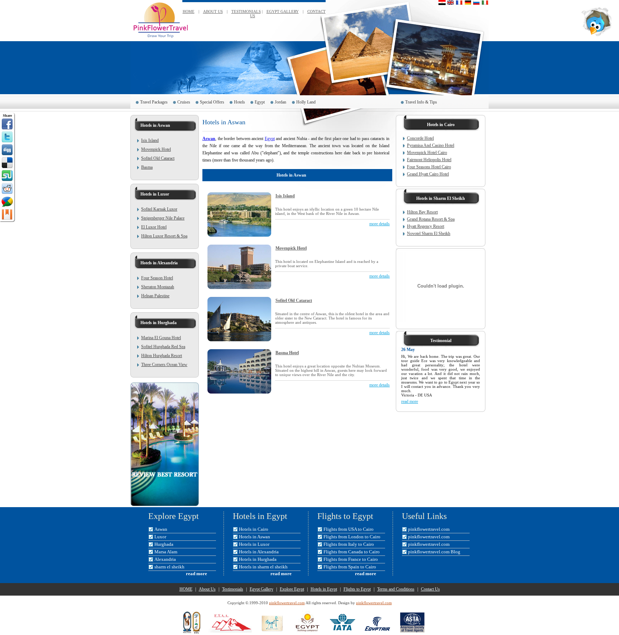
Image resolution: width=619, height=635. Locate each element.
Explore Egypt (292, 589)
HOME (189, 11)
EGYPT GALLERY (283, 11)
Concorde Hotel (420, 138)
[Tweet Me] (7, 137)
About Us (207, 589)
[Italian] (485, 2)
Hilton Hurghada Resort (161, 355)
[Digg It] (7, 149)
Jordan (280, 102)
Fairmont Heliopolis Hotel (429, 159)
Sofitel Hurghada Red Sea (163, 346)
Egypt (260, 102)
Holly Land (306, 102)
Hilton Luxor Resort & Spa (164, 236)
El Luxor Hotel (154, 227)
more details (379, 223)
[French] (459, 2)
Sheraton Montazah (157, 286)
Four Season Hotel (157, 277)
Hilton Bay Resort (422, 212)
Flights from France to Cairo (350, 559)
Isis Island (150, 140)
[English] (450, 2)
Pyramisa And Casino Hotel (430, 145)
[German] (467, 2)
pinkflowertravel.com (429, 529)
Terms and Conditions (395, 589)
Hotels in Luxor (254, 544)
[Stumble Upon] (7, 175)
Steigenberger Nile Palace (162, 218)
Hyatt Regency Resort (425, 226)
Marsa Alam (165, 551)
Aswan (208, 138)
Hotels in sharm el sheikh (263, 566)
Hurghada (163, 544)
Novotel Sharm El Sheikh (428, 233)
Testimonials (232, 589)
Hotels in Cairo (253, 529)
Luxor (160, 536)
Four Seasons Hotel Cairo (429, 166)
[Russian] (476, 2)
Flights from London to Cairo (351, 536)
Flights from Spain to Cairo (349, 566)
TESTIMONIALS (246, 11)
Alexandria (165, 559)
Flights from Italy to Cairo (348, 544)
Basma (147, 167)
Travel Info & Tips (421, 102)
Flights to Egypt (357, 589)
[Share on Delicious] (7, 162)
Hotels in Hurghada (258, 559)
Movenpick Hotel (156, 149)
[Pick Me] (7, 214)
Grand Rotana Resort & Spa (431, 219)
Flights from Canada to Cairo (351, 551)
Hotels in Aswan (254, 536)
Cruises (183, 102)
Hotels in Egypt (324, 589)
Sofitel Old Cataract (157, 158)
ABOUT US (213, 11)
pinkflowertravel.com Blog (434, 551)
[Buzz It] (7, 201)
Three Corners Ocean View (164, 364)
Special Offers (212, 102)
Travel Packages (154, 102)
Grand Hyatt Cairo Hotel (428, 174)
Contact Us (430, 589)
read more (409, 401)
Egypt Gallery (261, 589)
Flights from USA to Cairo (348, 529)
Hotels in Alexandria (259, 551)
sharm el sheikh (169, 566)
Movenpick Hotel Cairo (427, 152)
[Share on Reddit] (7, 188)
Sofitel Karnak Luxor (159, 209)
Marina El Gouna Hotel (161, 337)
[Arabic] (442, 2)
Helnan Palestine (155, 295)
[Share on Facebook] (7, 124)
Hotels (239, 102)
